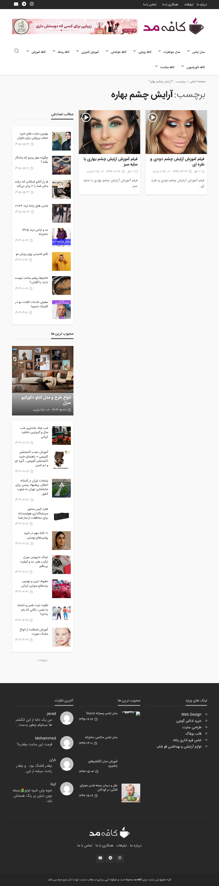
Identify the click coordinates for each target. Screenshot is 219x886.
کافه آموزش (39, 52)
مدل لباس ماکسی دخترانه (101, 737)
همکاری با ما (170, 4)
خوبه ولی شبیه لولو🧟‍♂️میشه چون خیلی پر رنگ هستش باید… (32, 796)
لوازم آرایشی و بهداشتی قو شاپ (179, 747)
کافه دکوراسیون (195, 67)
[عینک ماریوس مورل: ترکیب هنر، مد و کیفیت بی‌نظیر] (61, 564)
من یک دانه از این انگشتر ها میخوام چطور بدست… (33, 722)
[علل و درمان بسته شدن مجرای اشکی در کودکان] (131, 793)
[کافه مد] (173, 25)
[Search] (16, 51)
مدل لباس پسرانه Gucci (102, 713)
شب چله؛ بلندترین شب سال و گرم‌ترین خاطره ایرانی (34, 432)
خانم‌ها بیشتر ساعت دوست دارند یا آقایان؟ (31, 280)
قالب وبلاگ (193, 734)
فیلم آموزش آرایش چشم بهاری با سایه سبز (111, 162)
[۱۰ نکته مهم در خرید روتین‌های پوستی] (61, 540)
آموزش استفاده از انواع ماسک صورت (33, 632)
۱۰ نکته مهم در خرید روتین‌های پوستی (36, 535)
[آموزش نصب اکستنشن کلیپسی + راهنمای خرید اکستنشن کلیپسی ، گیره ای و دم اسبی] (61, 459)
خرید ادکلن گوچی (188, 721)
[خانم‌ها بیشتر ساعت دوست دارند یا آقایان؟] (61, 285)
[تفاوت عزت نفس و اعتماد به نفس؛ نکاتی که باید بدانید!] (61, 612)
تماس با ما (149, 4)
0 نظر (197, 171)
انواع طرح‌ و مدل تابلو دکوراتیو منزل (46, 400)
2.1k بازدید (93, 171)
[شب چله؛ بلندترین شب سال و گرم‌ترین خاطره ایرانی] (61, 435)
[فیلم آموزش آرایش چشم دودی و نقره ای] (176, 132)
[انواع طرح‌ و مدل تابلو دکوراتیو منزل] (42, 380)
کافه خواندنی (118, 52)
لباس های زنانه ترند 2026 (31, 206)
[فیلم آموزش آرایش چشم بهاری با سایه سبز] (109, 132)
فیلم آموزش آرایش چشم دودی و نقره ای (177, 162)
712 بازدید (39, 410)
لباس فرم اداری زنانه (187, 740)
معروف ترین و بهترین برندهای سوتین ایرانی (34, 583)
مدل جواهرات (171, 52)
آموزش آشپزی (90, 52)
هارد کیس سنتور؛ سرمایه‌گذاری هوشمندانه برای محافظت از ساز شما (33, 513)
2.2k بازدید (159, 171)
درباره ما (202, 4)
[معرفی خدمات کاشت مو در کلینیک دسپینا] (61, 309)
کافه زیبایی (144, 52)
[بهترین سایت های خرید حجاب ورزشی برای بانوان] (61, 141)
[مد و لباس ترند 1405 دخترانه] (61, 237)
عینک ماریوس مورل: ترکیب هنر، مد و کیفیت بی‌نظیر (34, 561)
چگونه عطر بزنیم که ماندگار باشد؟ (31, 160)
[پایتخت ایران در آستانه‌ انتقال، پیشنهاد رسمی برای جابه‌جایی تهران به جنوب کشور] (61, 488)
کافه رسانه (63, 52)
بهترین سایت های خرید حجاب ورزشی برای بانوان (32, 136)
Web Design (191, 715)
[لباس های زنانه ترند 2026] (61, 213)
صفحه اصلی (198, 81)
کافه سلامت (167, 67)
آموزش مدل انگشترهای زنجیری (103, 764)
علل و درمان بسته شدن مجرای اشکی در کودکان (99, 788)
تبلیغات (188, 4)
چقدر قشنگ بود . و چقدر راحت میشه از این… (34, 768)
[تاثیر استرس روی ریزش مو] (61, 261)
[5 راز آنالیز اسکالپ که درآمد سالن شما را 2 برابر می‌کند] (61, 189)
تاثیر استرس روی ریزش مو (32, 254)
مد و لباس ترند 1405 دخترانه (35, 232)
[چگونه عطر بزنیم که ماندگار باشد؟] (61, 165)
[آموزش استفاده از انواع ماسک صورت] (61, 637)
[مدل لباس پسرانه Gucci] (131, 713)
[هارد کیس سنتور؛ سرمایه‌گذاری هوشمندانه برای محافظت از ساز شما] (61, 516)
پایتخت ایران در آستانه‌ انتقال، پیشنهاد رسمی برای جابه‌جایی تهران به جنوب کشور (31, 487)
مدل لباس (198, 52)
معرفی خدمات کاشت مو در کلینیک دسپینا (31, 304)
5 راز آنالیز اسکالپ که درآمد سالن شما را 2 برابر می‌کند (31, 184)
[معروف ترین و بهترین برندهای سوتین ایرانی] (61, 588)
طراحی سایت (191, 727)
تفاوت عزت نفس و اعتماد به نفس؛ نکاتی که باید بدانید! (32, 610)
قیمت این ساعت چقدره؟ (34, 745)
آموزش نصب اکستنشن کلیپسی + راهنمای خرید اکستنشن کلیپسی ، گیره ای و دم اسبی (31, 459)
